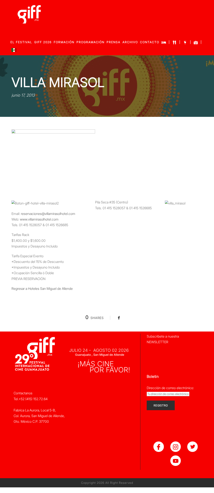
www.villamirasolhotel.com (39, 219)
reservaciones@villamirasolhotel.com (48, 214)
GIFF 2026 (43, 42)
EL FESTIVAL (21, 42)
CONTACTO (149, 42)
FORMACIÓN (64, 42)
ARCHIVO (130, 42)
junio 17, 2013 (23, 95)
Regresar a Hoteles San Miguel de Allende (42, 288)
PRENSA (113, 42)
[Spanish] (14, 51)
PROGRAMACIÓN (90, 42)
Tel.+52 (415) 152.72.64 (31, 399)
